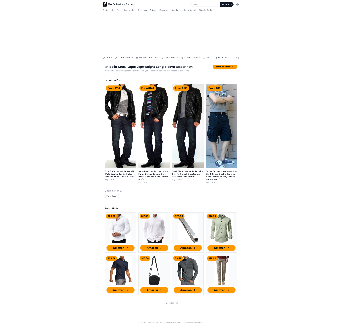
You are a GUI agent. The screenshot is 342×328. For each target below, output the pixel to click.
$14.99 (212, 216)
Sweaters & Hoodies (148, 57)
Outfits (105, 10)
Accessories (224, 57)
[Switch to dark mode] (237, 4)
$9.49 (178, 258)
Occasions (142, 10)
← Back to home (171, 303)
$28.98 (179, 216)
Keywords (164, 10)
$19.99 (212, 258)
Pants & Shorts (171, 57)
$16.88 (145, 258)
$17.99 (144, 216)
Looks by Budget (188, 10)
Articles (153, 10)
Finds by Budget (206, 10)
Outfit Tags (116, 10)
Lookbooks (129, 10)
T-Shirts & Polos (125, 57)
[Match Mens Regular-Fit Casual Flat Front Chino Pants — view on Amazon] (221, 270)
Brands (175, 10)
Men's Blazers (112, 196)
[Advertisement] (171, 32)
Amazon (119, 247)
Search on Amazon (225, 67)
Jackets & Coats (192, 57)
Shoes (209, 57)
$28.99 (112, 216)
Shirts (108, 57)
